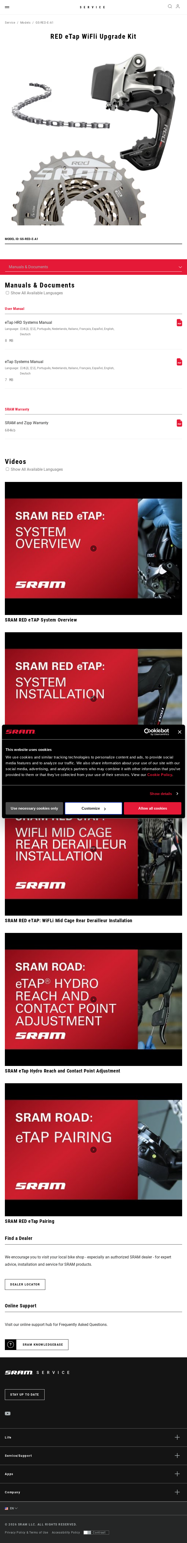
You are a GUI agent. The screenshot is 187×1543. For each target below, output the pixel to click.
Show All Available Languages (37, 293)
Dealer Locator (25, 1284)
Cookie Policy (159, 775)
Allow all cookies (152, 808)
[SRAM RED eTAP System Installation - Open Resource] (93, 698)
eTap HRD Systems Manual (59, 331)
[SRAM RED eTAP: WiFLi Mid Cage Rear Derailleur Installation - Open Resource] (93, 849)
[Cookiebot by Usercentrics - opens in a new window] (147, 732)
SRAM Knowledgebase (43, 1344)
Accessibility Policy (66, 1532)
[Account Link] (177, 7)
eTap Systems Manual (59, 370)
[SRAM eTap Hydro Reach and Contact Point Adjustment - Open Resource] (93, 999)
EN (11, 1508)
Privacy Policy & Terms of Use (26, 1532)
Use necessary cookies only (34, 808)
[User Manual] (179, 325)
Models (25, 22)
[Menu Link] (7, 7)
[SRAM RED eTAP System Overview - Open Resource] (93, 548)
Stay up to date (24, 1394)
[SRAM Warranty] (179, 425)
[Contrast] (87, 1532)
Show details (161, 794)
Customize (91, 808)
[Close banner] (179, 732)
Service (93, 7)
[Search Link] (170, 7)
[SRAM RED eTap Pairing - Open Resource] (93, 1149)
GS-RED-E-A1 (45, 22)
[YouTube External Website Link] (8, 1414)
